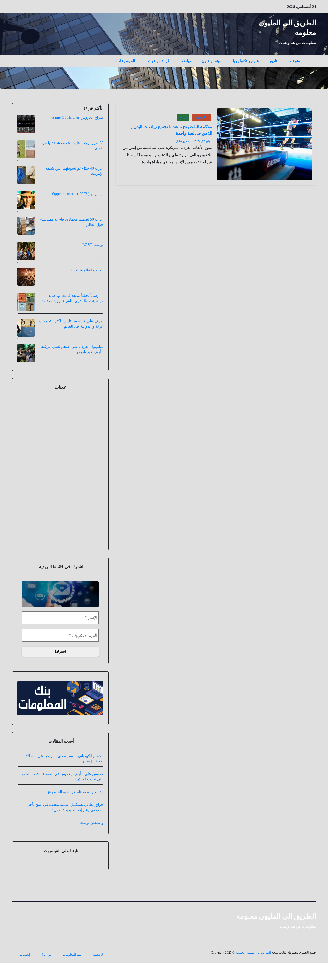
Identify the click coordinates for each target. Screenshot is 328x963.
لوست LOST (92, 245)
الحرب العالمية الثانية (86, 270)
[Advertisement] (60, 469)
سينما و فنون (211, 61)
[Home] (310, 57)
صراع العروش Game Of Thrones (77, 117)
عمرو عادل (182, 141)
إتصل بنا (24, 954)
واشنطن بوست (91, 823)
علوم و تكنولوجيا (246, 61)
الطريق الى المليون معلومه (276, 916)
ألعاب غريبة (201, 117)
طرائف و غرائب (158, 61)
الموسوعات (125, 61)
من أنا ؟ (46, 954)
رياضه (186, 61)
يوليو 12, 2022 (202, 141)
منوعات (294, 61)
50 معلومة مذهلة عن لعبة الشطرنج (75, 792)
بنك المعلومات (72, 954)
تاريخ (273, 61)
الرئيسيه (98, 954)
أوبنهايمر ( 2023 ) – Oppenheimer (77, 194)
